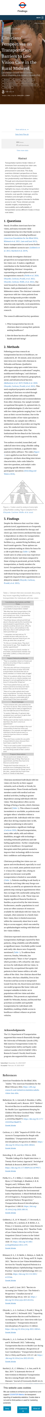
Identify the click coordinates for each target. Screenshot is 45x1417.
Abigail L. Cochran (30, 75)
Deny (8, 1408)
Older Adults (7, 87)
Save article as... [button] (22, 129)
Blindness (7, 79)
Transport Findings (11, 28)
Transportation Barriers (11, 85)
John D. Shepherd (11, 75)
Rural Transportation (10, 82)
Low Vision (29, 79)
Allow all (37, 1408)
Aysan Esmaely (26, 72)
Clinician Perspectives (29, 85)
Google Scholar (10, 1125)
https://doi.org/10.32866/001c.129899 (16, 95)
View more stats (22, 150)
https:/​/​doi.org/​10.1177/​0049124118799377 (23, 1167)
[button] (22, 497)
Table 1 (26, 551)
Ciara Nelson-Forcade (10, 72)
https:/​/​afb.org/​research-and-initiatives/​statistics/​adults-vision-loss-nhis (22, 1090)
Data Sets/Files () (22, 134)
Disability (18, 79)
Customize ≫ (24, 1409)
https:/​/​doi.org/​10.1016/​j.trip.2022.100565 (22, 1329)
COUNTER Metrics (17, 1394)
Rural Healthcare (26, 82)
